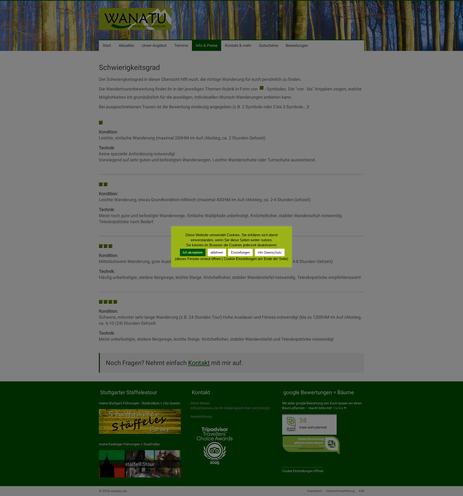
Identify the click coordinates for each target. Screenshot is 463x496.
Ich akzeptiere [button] (193, 252)
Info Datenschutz (270, 252)
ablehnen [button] (217, 252)
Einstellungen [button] (240, 252)
